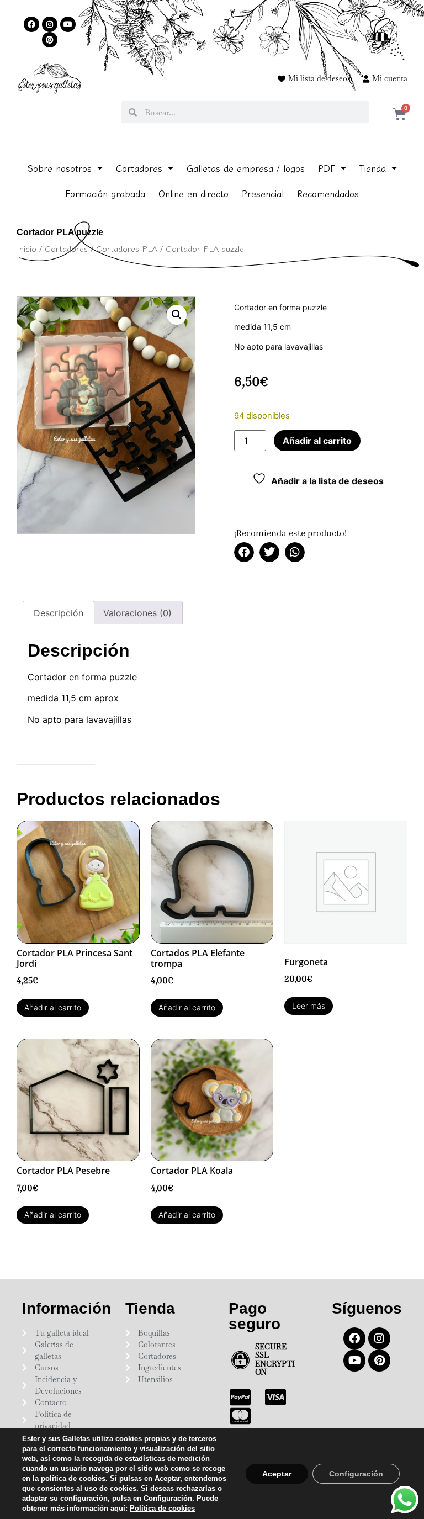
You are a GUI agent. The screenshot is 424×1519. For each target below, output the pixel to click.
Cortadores (139, 167)
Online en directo (193, 193)
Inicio (26, 248)
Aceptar (277, 1473)
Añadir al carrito (317, 440)
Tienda (372, 167)
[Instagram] (49, 24)
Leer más (308, 1005)
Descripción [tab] (58, 612)
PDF (326, 167)
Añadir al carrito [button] (52, 1007)
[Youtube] (68, 24)
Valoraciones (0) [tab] (137, 612)
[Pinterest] (49, 39)
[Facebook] (31, 24)
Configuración (356, 1473)
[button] (177, 315)
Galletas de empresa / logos (246, 167)
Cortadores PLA (126, 248)
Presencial (263, 193)
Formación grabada (105, 193)
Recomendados (328, 193)
